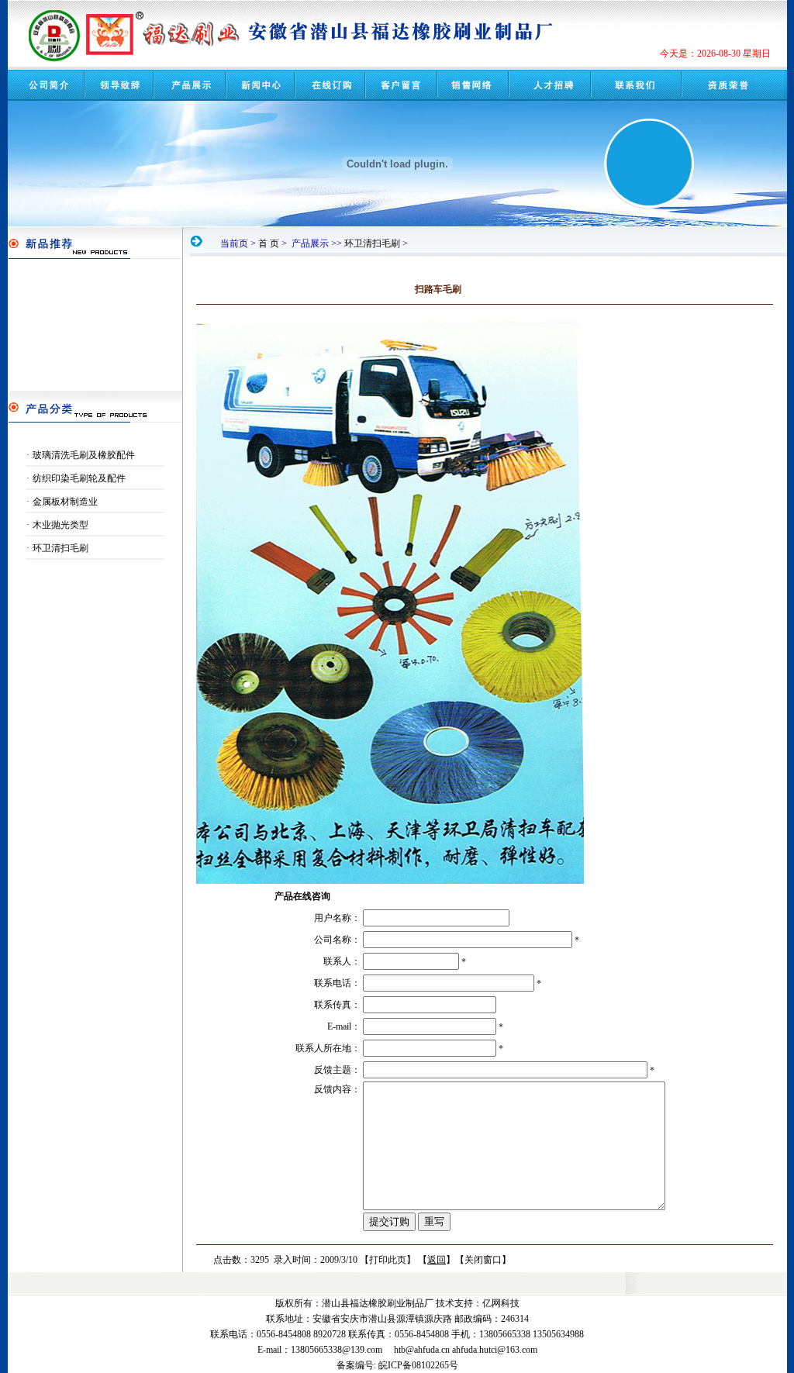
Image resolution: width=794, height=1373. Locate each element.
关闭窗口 (483, 1259)
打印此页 (387, 1259)
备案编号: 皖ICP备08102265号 (397, 1365)
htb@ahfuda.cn (422, 1349)
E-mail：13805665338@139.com (319, 1349)
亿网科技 (501, 1303)
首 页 (268, 243)
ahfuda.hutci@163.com (494, 1349)
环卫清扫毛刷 (372, 243)
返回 (436, 1259)
